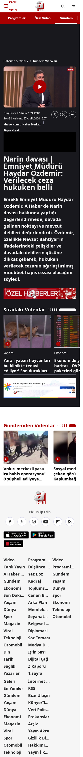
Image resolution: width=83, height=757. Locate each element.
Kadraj (34, 581)
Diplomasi (38, 630)
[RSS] (69, 521)
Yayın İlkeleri (40, 752)
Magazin (12, 623)
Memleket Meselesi (40, 609)
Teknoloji (12, 637)
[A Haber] (39, 6)
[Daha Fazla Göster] (72, 114)
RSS (31, 688)
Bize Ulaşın (39, 695)
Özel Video (43, 18)
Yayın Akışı (38, 731)
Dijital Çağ (38, 659)
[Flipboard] (57, 521)
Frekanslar (38, 716)
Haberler (9, 61)
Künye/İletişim (40, 702)
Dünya (10, 609)
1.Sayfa (35, 673)
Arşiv (33, 723)
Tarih (9, 659)
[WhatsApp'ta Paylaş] (63, 114)
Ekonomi (12, 588)
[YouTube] (45, 521)
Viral (8, 630)
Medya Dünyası (40, 645)
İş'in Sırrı (37, 652)
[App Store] (16, 534)
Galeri (9, 681)
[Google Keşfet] (40, 388)
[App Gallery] (13, 543)
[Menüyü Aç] (73, 6)
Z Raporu (37, 666)
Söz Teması (39, 637)
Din (7, 652)
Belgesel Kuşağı (40, 623)
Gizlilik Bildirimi (40, 738)
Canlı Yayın (14, 567)
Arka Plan (37, 602)
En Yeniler (13, 688)
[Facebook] (10, 521)
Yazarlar (12, 673)
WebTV (23, 61)
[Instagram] (33, 521)
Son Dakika (15, 595)
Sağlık (9, 666)
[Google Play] (43, 534)
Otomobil (13, 645)
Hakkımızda (40, 745)
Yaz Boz (35, 574)
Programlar (16, 18)
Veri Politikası (40, 709)
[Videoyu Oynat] (39, 87)
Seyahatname (40, 616)
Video (9, 559)
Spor (8, 616)
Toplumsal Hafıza (40, 588)
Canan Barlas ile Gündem (40, 595)
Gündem (66, 18)
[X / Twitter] (21, 521)
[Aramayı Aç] (63, 6)
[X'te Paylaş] (54, 114)
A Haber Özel (15, 574)
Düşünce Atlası (40, 567)
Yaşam (10, 602)
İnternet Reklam (40, 681)
